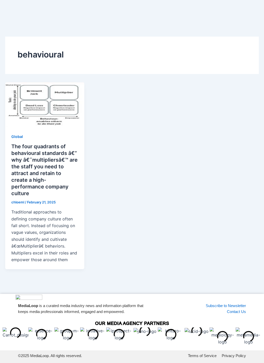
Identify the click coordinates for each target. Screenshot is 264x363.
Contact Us (236, 311)
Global (17, 136)
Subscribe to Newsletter (226, 305)
